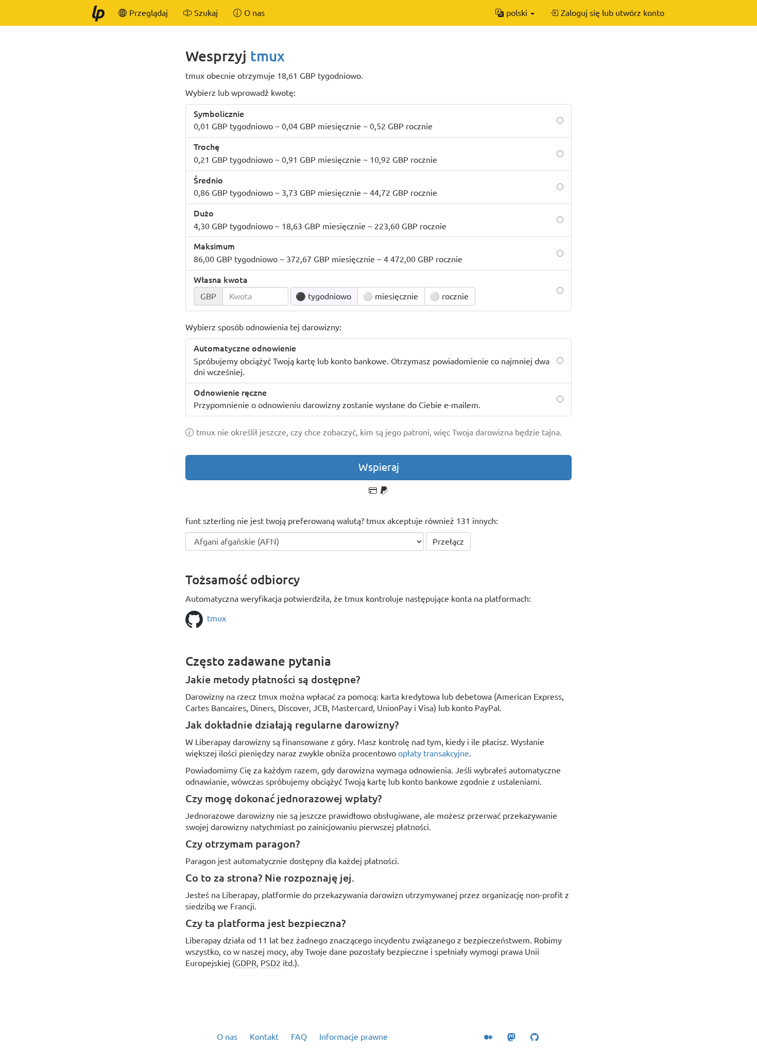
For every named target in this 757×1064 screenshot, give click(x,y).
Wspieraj (378, 467)
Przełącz (448, 541)
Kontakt (264, 1036)
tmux (267, 56)
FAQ (299, 1036)
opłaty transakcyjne (433, 753)
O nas (227, 1036)
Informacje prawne (353, 1036)
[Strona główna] (98, 13)
